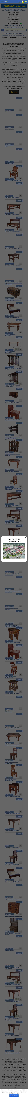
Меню (1, 1)
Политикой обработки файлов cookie (17, 1093)
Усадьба (5, 1)
